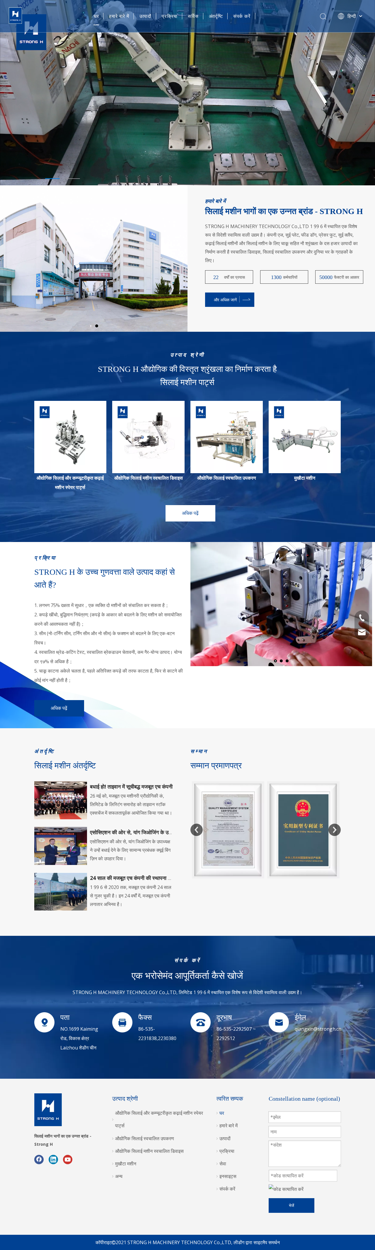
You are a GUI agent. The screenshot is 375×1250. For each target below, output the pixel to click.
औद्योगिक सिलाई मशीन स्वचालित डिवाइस (148, 478)
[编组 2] (226, 437)
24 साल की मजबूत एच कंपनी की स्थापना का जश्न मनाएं (142, 877)
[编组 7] (305, 437)
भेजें (291, 1205)
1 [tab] (52, 178)
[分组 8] (70, 437)
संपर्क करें (241, 16)
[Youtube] (67, 1159)
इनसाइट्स (227, 1176)
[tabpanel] (187, 92)
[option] (200, 782)
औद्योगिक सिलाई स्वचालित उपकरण (226, 478)
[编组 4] (148, 437)
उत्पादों (145, 16)
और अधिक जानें (225, 299)
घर (96, 16)
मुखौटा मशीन (304, 478)
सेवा (222, 1163)
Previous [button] (196, 830)
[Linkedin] (53, 1159)
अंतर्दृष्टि (216, 16)
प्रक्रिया (170, 16)
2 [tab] (72, 178)
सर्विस (193, 16)
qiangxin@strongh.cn (318, 1029)
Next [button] (334, 830)
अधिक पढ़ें (190, 513)
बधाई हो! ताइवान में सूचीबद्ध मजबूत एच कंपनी (131, 786)
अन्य (118, 1176)
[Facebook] (39, 1159)
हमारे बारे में (119, 16)
